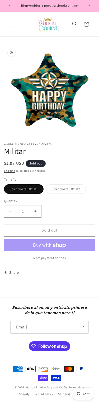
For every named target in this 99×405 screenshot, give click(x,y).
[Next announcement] (89, 6)
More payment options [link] (49, 258)
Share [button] (14, 272)
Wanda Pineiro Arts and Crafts (47, 387)
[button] (10, 24)
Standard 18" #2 (68, 190)
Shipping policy (69, 394)
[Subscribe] (82, 327)
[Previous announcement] (10, 6)
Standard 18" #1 (27, 190)
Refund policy (44, 394)
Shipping (9, 170)
